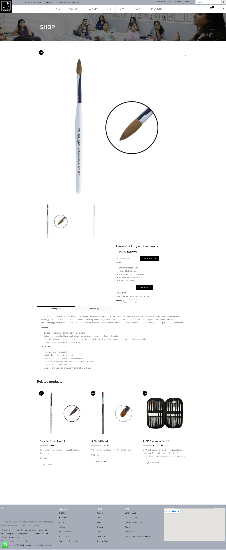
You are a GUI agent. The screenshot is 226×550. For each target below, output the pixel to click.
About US (72, 9)
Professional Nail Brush (145, 296)
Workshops (129, 527)
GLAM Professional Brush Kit (156, 441)
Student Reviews (182, 2)
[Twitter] (130, 301)
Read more (50, 465)
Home (57, 9)
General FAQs (130, 513)
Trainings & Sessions (133, 522)
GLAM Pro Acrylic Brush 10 (52, 441)
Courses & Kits (131, 518)
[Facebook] (125, 301)
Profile (62, 513)
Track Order (101, 532)
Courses (93, 9)
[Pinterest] (135, 301)
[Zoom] (185, 55)
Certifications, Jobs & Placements (138, 536)
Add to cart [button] (154, 463)
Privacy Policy (65, 536)
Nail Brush (130, 296)
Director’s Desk (65, 532)
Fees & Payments (132, 532)
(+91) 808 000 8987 (45, 2)
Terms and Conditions (68, 541)
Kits (109, 9)
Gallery (62, 527)
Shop (122, 9)
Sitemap (100, 527)
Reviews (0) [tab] (94, 309)
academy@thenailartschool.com (70, 2)
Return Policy (102, 536)
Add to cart (144, 287)
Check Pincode (149, 258)
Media (137, 9)
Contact (62, 518)
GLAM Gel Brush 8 (99, 441)
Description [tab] (56, 309)
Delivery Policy (103, 541)
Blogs (61, 522)
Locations (156, 9)
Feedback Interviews (163, 2)
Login (221, 8)
